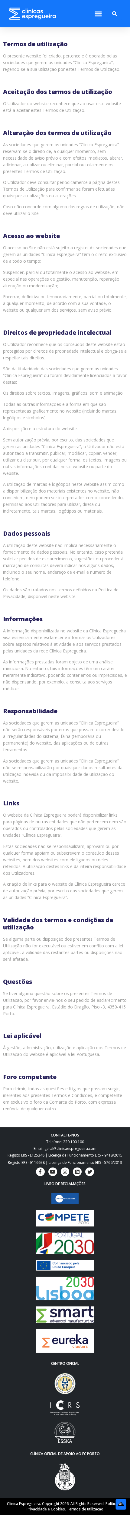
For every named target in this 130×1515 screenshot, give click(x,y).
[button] (98, 14)
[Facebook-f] (40, 1171)
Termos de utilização (85, 1509)
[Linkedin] (77, 1171)
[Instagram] (65, 1171)
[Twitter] (89, 1171)
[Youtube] (52, 1171)
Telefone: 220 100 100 (65, 1141)
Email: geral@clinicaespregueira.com (65, 1148)
